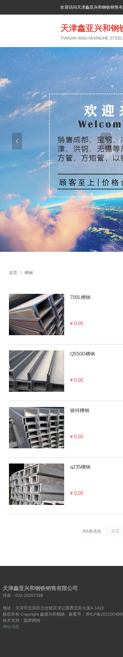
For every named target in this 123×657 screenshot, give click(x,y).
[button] (17, 141)
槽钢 (28, 272)
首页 (13, 272)
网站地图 (11, 626)
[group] (61, 147)
